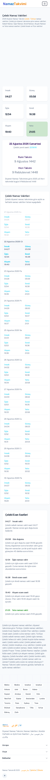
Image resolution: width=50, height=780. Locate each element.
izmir (16, 689)
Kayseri (7, 694)
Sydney (26, 703)
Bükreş (7, 712)
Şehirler (33, 770)
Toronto (7, 703)
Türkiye (33, 19)
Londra (42, 699)
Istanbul (28, 685)
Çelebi (27, 19)
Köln (38, 694)
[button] (47, 746)
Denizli (28, 694)
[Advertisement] (25, 56)
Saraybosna (20, 708)
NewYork (7, 699)
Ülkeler (40, 770)
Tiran (36, 703)
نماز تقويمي (25, 770)
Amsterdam (30, 699)
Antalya (18, 694)
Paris (17, 703)
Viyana (18, 699)
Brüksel (7, 708)
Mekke (6, 685)
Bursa (25, 689)
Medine (17, 685)
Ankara (7, 689)
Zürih (16, 712)
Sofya (40, 708)
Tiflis (31, 708)
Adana (34, 689)
